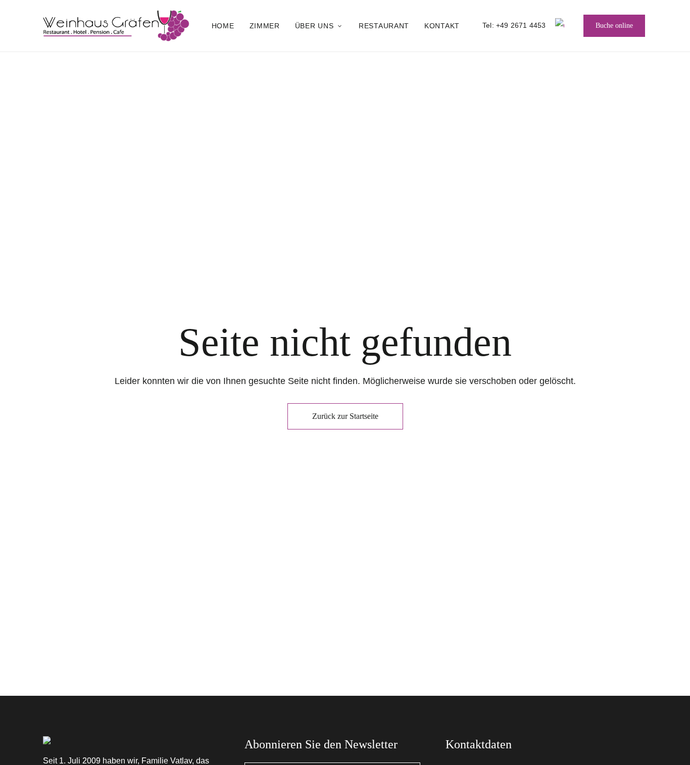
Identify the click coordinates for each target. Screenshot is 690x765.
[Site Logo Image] (116, 25)
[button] (614, 26)
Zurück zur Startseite (345, 416)
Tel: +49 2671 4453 (514, 25)
